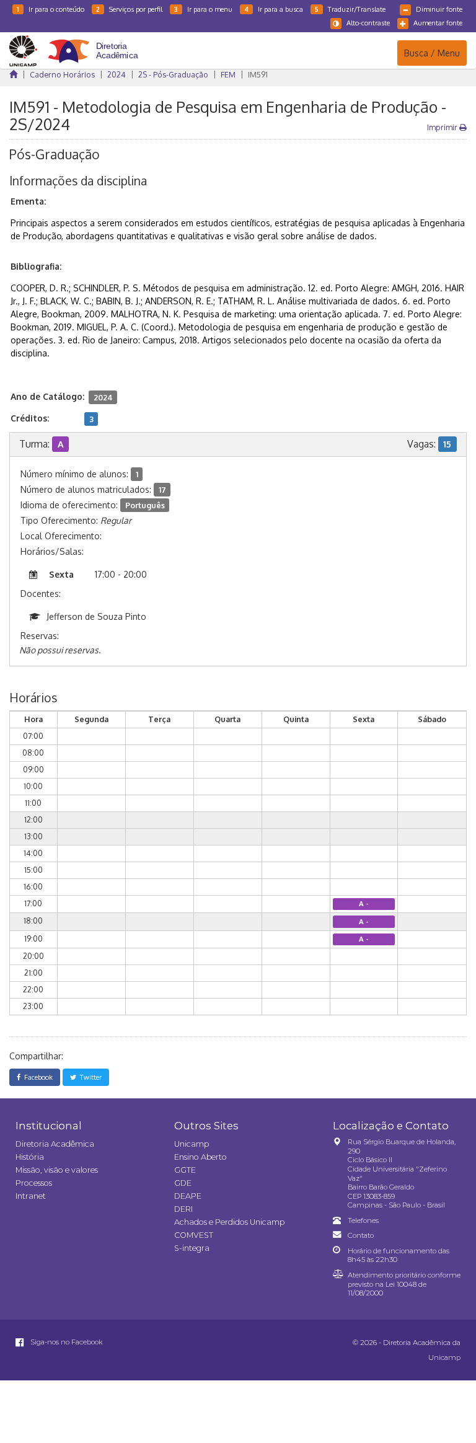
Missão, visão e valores (56, 1170)
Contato (361, 1235)
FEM (228, 74)
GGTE (185, 1170)
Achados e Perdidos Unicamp (229, 1222)
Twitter (89, 1077)
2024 (116, 74)
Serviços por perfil (129, 9)
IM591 (258, 74)
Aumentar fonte (437, 22)
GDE (183, 1183)
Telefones (363, 1220)
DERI (183, 1209)
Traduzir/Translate (350, 9)
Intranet (30, 1196)
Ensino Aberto (200, 1157)
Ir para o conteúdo (50, 9)
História (29, 1157)
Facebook (36, 1077)
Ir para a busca (273, 9)
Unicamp (191, 1144)
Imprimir (443, 127)
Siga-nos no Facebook (66, 1342)
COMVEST (193, 1235)
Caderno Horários (62, 74)
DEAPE (187, 1196)
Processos (33, 1183)
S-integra (191, 1248)
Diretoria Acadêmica (54, 1144)
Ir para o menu (203, 9)
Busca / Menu (431, 52)
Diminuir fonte (439, 9)
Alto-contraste (368, 22)
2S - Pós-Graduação (173, 74)
